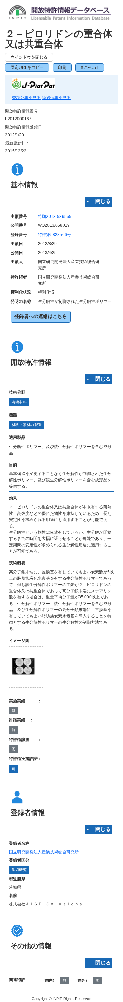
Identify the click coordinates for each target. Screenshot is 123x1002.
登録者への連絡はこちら (40, 316)
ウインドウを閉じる (29, 57)
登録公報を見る (26, 97)
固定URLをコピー (27, 67)
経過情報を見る (56, 97)
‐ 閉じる (99, 201)
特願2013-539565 (54, 216)
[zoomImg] (26, 667)
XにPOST (89, 67)
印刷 (62, 67)
